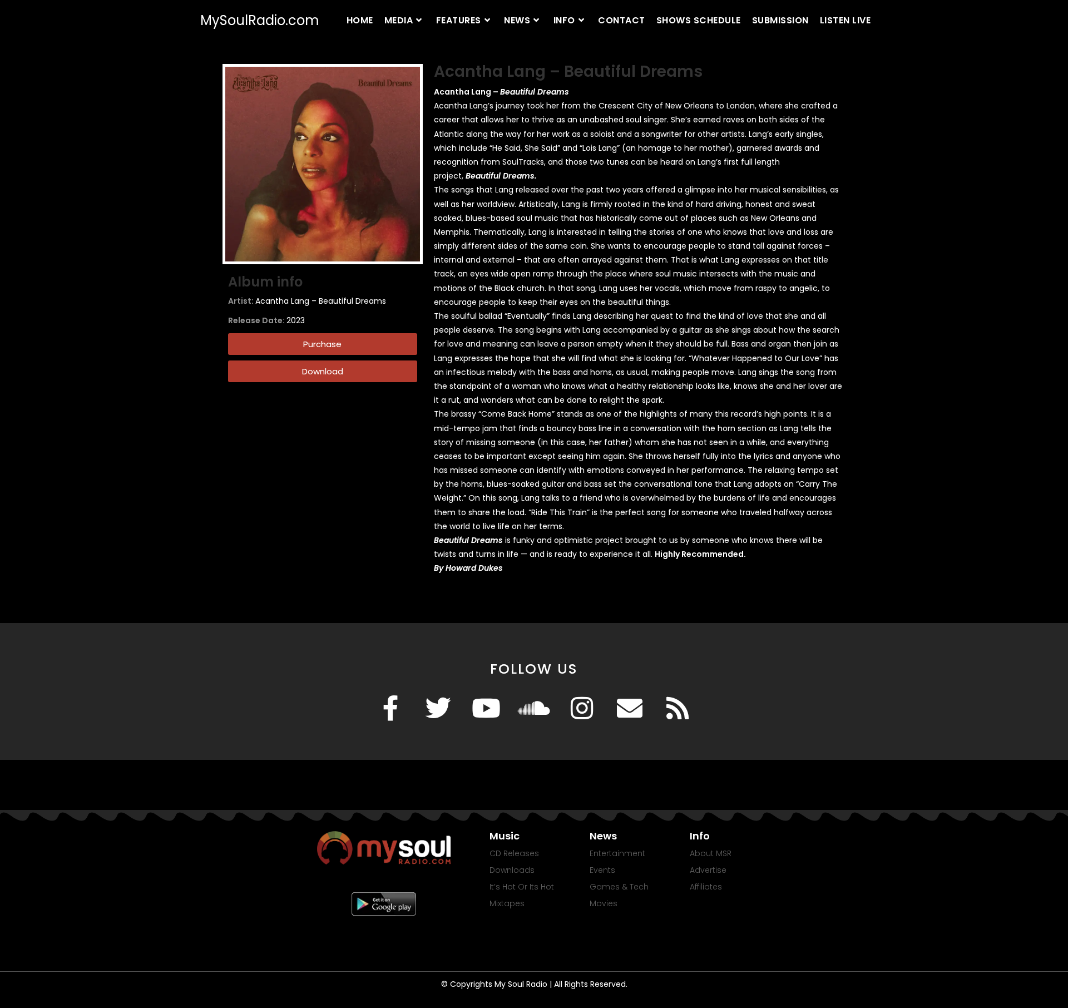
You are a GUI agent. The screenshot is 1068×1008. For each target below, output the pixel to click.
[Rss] (677, 708)
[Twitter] (438, 708)
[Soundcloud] (534, 708)
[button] (322, 371)
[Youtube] (486, 708)
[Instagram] (582, 708)
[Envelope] (629, 708)
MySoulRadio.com (259, 20)
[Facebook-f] (390, 708)
